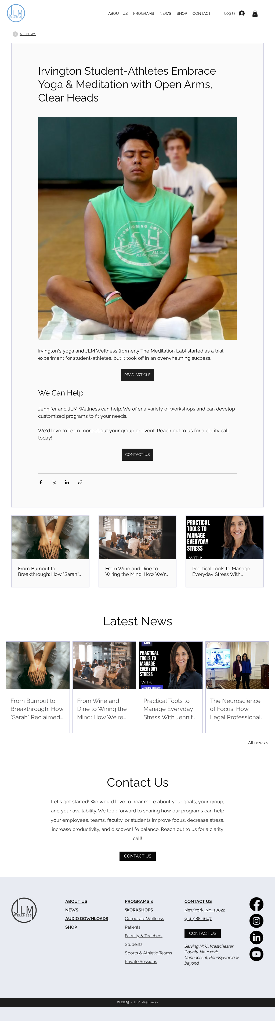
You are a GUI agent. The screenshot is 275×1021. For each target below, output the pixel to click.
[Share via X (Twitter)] (53, 482)
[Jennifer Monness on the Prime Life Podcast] (224, 537)
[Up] (15, 34)
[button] (255, 13)
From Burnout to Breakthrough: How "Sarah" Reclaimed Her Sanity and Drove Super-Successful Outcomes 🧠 (48, 571)
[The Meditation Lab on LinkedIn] (256, 937)
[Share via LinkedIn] (67, 482)
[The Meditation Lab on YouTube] (256, 954)
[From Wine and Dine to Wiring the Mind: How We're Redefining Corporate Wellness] (137, 537)
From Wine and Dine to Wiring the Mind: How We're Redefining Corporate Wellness (137, 571)
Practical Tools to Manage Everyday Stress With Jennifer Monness (221, 571)
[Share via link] (80, 482)
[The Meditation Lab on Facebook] (256, 904)
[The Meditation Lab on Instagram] (256, 921)
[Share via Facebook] (40, 482)
